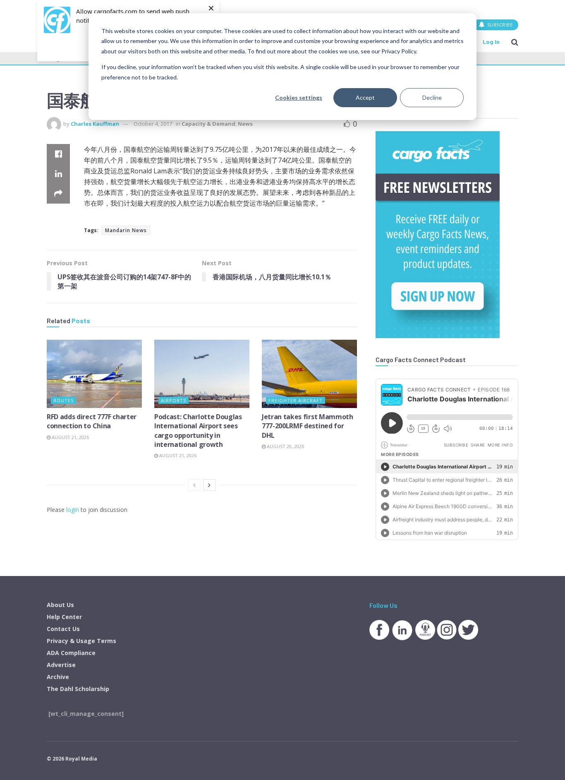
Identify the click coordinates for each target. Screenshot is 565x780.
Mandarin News (126, 230)
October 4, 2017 (153, 123)
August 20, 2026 (285, 446)
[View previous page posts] (194, 485)
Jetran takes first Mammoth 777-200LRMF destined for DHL (307, 426)
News (245, 123)
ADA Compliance (71, 653)
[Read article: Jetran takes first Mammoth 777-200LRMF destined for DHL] (309, 374)
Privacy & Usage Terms (81, 641)
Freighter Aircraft (295, 400)
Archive (58, 677)
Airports (173, 400)
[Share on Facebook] (58, 154)
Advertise (61, 665)
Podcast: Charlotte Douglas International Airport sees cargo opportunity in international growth (198, 430)
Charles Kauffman (95, 123)
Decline (432, 97)
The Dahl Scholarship (78, 689)
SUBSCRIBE (499, 25)
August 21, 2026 (69, 437)
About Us (60, 605)
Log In (491, 41)
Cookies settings (298, 97)
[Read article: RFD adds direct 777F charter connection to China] (94, 374)
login (72, 510)
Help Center (64, 617)
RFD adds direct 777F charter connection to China (91, 421)
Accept (365, 97)
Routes (63, 400)
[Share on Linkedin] (58, 174)
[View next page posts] (209, 485)
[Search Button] (514, 41)
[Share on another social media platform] (58, 194)
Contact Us (63, 629)
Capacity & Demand (208, 123)
